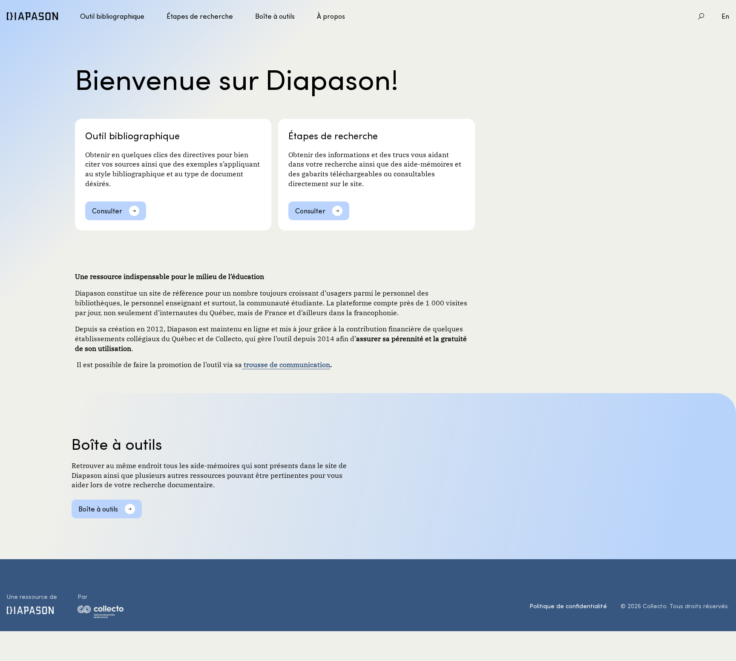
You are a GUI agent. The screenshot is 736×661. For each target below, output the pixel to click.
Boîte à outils (275, 15)
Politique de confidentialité (568, 606)
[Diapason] (32, 16)
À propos (331, 15)
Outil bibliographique (112, 15)
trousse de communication (286, 364)
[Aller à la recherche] (701, 16)
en (725, 15)
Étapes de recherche (200, 15)
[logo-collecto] (101, 613)
